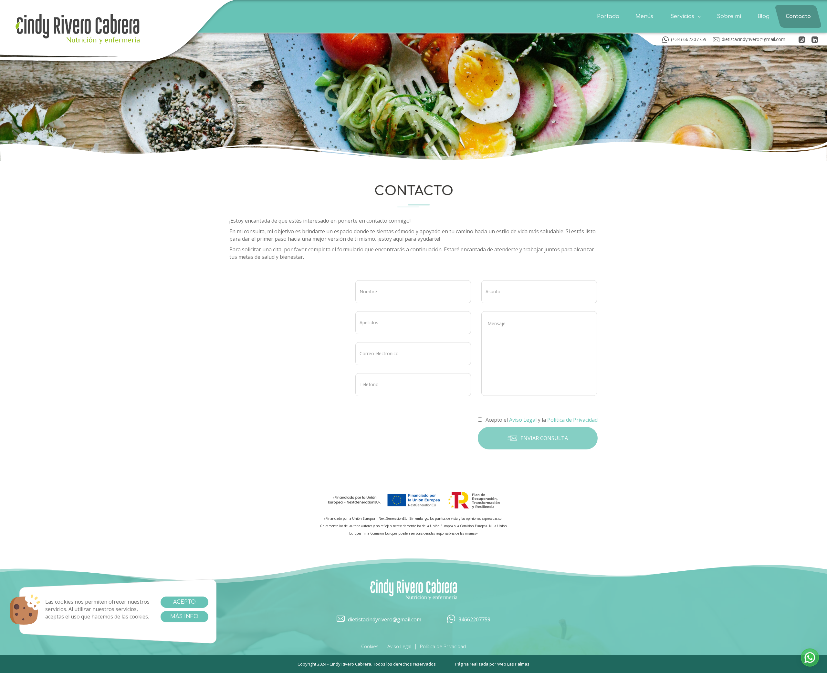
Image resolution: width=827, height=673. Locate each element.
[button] (685, 16)
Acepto (184, 602)
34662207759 (474, 619)
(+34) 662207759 (689, 39)
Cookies (370, 646)
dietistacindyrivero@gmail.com (753, 39)
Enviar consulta (544, 437)
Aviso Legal (399, 646)
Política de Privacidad (443, 646)
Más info (184, 616)
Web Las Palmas (513, 664)
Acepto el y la (541, 419)
